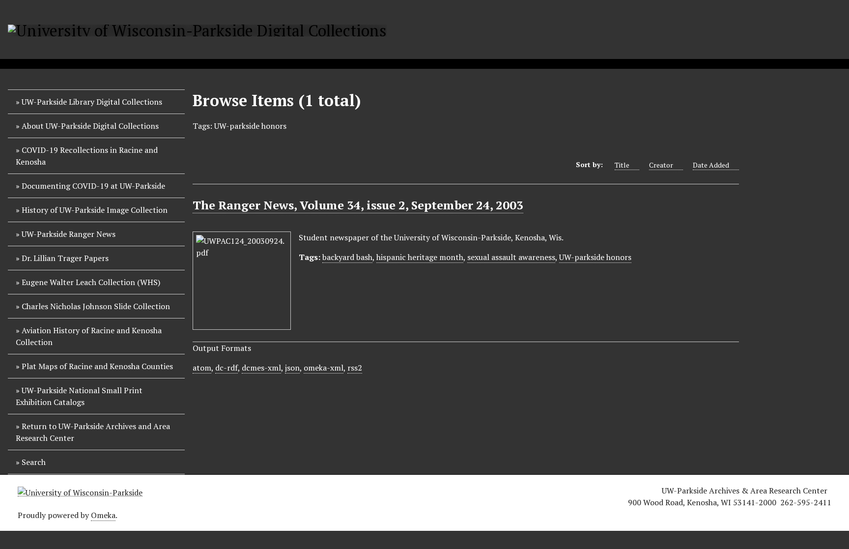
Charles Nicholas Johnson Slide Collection (96, 306)
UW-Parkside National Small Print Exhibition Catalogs (79, 396)
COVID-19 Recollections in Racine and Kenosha (87, 155)
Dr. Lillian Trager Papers (65, 258)
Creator (661, 165)
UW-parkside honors (595, 257)
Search (34, 462)
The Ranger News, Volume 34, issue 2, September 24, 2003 (358, 205)
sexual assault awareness (511, 257)
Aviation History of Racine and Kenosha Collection (89, 336)
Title (622, 165)
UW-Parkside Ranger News (68, 234)
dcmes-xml (261, 367)
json (292, 367)
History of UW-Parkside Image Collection (95, 209)
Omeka (103, 515)
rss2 (354, 367)
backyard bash (347, 257)
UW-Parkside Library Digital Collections (92, 101)
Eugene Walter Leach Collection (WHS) (91, 282)
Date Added (711, 165)
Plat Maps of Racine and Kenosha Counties (97, 366)
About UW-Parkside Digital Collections (90, 125)
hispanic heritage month (419, 257)
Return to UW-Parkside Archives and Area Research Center (93, 432)
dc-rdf (226, 367)
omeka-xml (323, 367)
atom (202, 367)
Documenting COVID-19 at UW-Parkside (93, 185)
